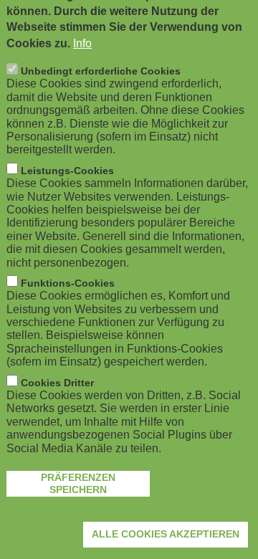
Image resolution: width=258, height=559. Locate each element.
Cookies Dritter (57, 382)
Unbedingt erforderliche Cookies (101, 71)
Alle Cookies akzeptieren (165, 534)
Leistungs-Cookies (67, 170)
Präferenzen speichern (78, 484)
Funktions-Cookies (68, 283)
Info (82, 43)
